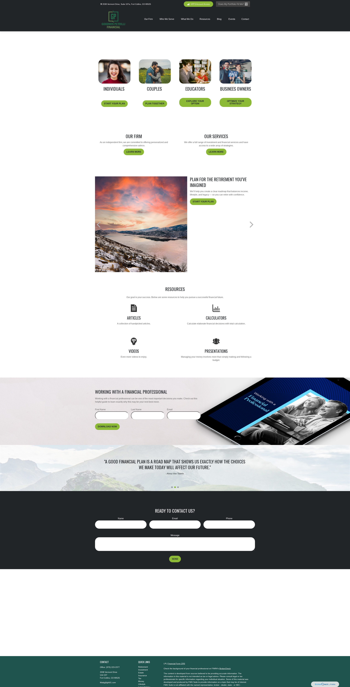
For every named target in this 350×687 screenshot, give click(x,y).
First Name (100, 409)
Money (141, 681)
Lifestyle (141, 684)
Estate (141, 673)
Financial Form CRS (176, 664)
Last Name (136, 409)
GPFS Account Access (200, 4)
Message (175, 535)
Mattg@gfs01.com (108, 682)
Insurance (142, 675)
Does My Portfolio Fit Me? (231, 4)
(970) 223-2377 (113, 667)
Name (121, 518)
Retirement (143, 667)
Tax (139, 678)
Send (175, 559)
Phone (229, 518)
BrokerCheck (225, 668)
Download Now (107, 426)
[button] (148, 19)
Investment (143, 670)
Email (170, 409)
